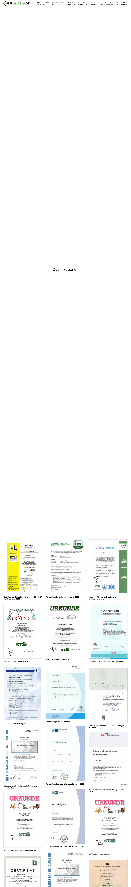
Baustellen (43, 3)
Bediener (122, 3)
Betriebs (83, 3)
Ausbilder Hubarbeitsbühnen (58, 659)
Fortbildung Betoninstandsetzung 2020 (62, 597)
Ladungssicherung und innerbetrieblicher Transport (106, 662)
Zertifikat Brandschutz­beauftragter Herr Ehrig (106, 791)
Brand (94, 3)
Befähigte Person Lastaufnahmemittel (19, 850)
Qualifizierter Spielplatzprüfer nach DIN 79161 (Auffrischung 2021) (22, 598)
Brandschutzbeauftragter (14, 724)
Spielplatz (57, 3)
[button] (22, 566)
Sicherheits (107, 3)
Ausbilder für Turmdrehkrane (15, 661)
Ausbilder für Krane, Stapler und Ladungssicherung (102, 598)
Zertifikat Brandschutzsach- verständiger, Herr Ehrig (107, 727)
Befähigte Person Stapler (99, 854)
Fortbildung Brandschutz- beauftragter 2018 (65, 846)
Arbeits (70, 3)
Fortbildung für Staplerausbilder (59, 722)
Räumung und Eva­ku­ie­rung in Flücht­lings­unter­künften (20, 787)
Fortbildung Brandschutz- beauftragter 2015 (65, 784)
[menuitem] (42, 3)
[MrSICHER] (16, 3)
